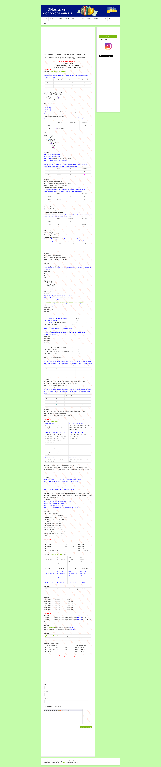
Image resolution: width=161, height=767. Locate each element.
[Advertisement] (68, 41)
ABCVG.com (62, 762)
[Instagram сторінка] (108, 46)
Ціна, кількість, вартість (58, 71)
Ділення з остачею (57, 554)
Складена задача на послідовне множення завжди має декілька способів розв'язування (64, 331)
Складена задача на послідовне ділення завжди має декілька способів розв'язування (64, 302)
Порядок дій (54, 421)
